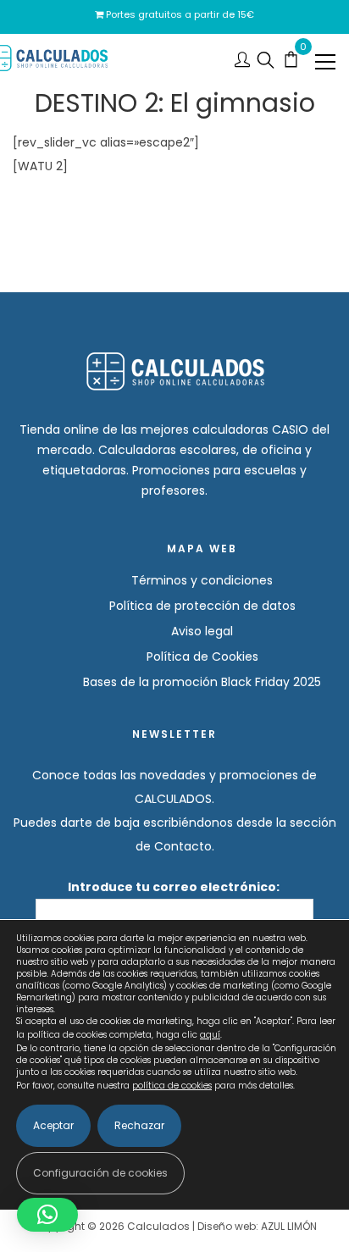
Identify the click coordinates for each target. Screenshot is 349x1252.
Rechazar (139, 1125)
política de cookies (172, 1085)
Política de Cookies (202, 656)
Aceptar (53, 1125)
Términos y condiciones (202, 580)
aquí (210, 1034)
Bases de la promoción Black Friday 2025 (202, 681)
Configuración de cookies (100, 1173)
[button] (47, 1215)
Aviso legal (202, 631)
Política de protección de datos (202, 605)
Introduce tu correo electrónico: (175, 886)
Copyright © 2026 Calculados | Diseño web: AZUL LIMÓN (175, 1226)
